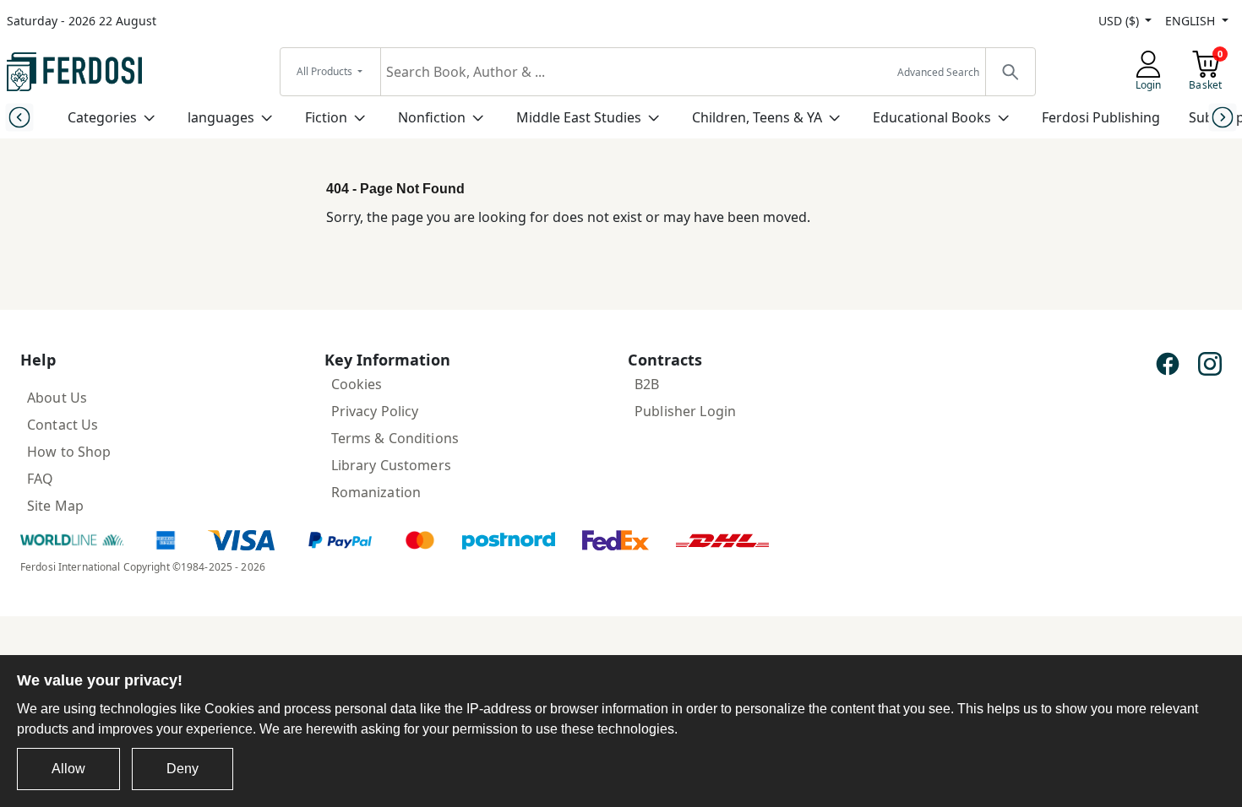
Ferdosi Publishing (1101, 117)
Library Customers (391, 465)
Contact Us (62, 424)
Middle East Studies (578, 117)
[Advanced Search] (1009, 71)
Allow (68, 768)
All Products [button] (326, 71)
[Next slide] (1223, 117)
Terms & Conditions (395, 438)
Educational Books (932, 117)
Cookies (357, 384)
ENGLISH (1191, 21)
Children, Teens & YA (757, 117)
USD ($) (1120, 21)
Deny (182, 768)
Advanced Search (938, 72)
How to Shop (69, 451)
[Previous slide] (19, 117)
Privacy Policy (375, 411)
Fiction (326, 117)
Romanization (376, 492)
